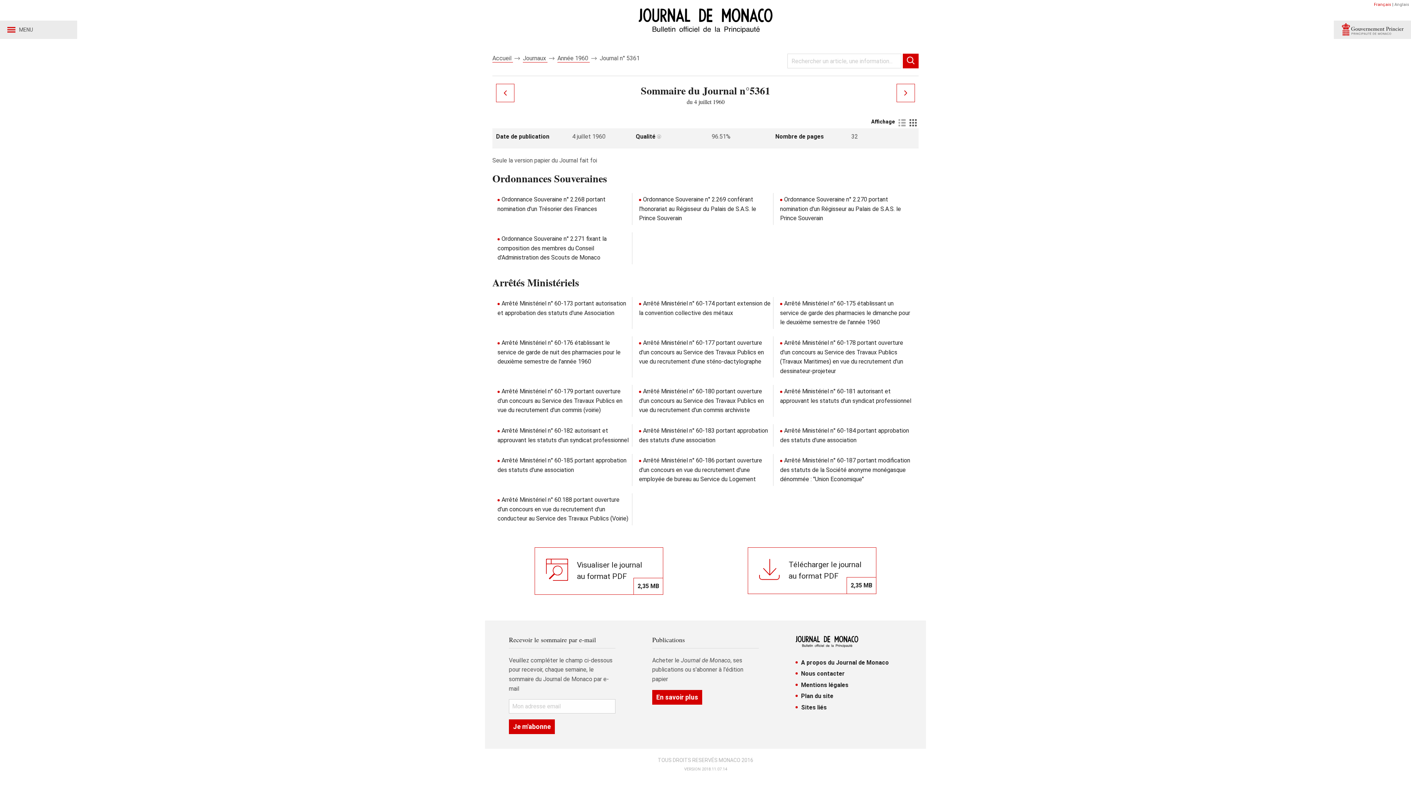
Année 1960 (573, 58)
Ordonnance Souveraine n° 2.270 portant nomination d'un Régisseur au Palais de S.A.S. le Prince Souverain (840, 209)
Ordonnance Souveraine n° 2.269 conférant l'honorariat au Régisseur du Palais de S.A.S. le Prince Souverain (697, 209)
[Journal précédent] (505, 93)
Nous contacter (823, 673)
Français (1382, 4)
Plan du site (817, 696)
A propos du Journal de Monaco (845, 662)
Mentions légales (824, 685)
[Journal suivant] (906, 93)
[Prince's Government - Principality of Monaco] (1372, 30)
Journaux (535, 58)
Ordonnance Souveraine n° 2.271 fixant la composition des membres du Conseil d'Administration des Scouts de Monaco (552, 248)
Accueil (502, 58)
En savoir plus (677, 697)
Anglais (1401, 4)
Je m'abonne (532, 726)
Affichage (883, 122)
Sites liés (814, 707)
